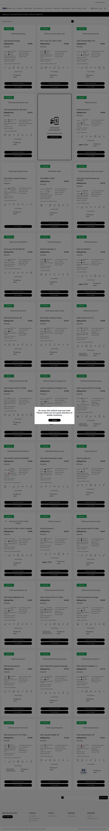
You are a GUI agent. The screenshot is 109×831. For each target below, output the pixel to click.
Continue (54, 420)
